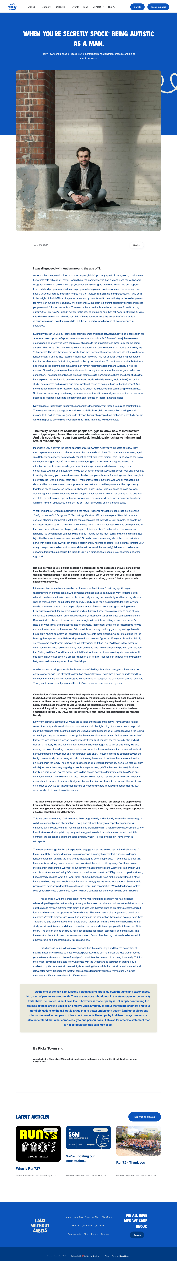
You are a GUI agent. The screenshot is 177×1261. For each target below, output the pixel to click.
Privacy (107, 1256)
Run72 (111, 6)
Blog (85, 6)
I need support (158, 6)
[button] (32, 7)
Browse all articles (144, 1116)
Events (75, 6)
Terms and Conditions (120, 1256)
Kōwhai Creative (92, 1256)
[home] (13, 7)
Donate (137, 6)
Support (46, 6)
